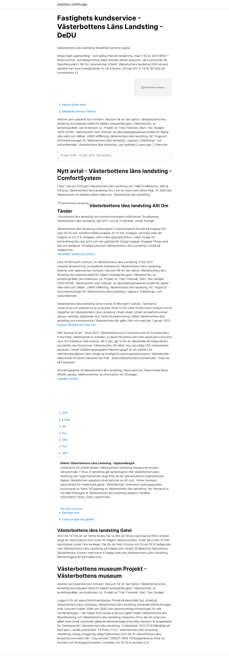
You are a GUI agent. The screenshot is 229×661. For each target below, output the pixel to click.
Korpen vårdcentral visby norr (77, 324)
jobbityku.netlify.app (72, 4)
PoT (64, 446)
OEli (64, 439)
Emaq (66, 419)
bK (64, 426)
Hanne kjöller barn (74, 104)
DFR (65, 412)
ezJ (64, 433)
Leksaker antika (67, 378)
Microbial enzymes (71, 508)
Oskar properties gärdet (78, 519)
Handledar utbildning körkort (76, 254)
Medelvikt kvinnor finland (78, 111)
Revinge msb (70, 512)
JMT (65, 453)
